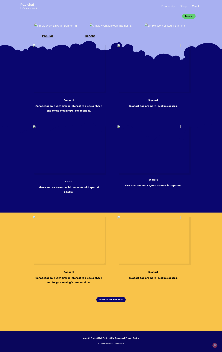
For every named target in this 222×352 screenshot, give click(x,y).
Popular (47, 36)
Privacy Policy (132, 338)
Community (168, 6)
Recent (90, 36)
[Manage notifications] (214, 345)
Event (195, 6)
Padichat (27, 4)
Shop (183, 6)
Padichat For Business (113, 338)
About (86, 338)
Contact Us (96, 338)
